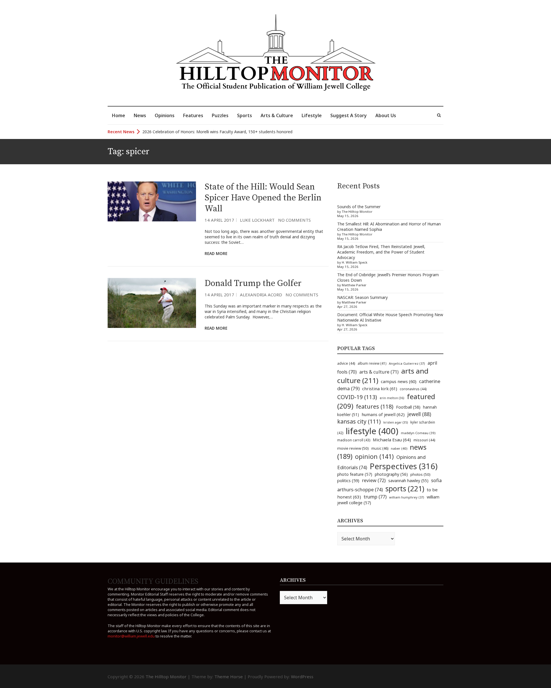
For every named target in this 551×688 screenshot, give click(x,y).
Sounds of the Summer (359, 206)
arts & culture (379, 372)
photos (420, 474)
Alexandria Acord (261, 294)
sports (404, 488)
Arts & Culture (277, 115)
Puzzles (220, 115)
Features (193, 115)
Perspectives (404, 466)
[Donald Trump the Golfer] (152, 303)
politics (348, 480)
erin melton (392, 398)
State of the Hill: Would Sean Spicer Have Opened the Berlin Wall (263, 197)
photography (391, 474)
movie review (353, 448)
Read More (216, 253)
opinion (374, 456)
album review (372, 363)
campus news (398, 381)
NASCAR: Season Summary (362, 297)
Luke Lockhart (257, 220)
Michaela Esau (392, 439)
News (140, 115)
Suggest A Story (348, 115)
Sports (244, 115)
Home (118, 115)
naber (399, 448)
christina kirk (379, 388)
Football (408, 407)
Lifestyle (312, 115)
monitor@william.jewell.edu (131, 636)
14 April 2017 (219, 220)
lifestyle (372, 431)
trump (375, 496)
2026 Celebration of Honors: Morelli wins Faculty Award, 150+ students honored (217, 131)
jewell (419, 414)
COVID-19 (357, 397)
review (374, 480)
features (374, 406)
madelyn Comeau (418, 433)
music (379, 448)
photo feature (354, 474)
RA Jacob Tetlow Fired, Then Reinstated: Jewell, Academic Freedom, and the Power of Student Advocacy (381, 252)
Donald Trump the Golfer (253, 283)
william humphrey (406, 497)
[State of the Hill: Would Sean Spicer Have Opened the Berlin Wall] (152, 201)
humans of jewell (383, 414)
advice (346, 363)
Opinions (164, 115)
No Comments (294, 220)
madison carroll (353, 440)
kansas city (359, 421)
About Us (385, 115)
